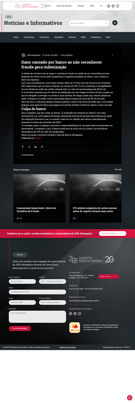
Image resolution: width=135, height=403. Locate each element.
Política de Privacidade (67, 347)
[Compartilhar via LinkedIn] (35, 146)
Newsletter (59, 37)
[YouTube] (117, 6)
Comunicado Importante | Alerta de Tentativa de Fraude (36, 209)
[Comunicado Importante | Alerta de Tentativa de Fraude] (39, 188)
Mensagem (12, 309)
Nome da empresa (45, 298)
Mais (108, 37)
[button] (64, 6)
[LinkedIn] (113, 6)
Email (11, 288)
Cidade (11, 298)
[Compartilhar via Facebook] (22, 146)
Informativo (44, 37)
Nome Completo (15, 277)
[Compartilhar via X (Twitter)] (29, 146)
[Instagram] (108, 6)
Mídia (83, 37)
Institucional (29, 37)
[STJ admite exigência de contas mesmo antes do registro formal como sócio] (96, 188)
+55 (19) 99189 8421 (92, 289)
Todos (15, 37)
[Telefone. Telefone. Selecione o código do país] (43, 281)
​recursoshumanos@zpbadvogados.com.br (84, 301)
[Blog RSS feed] (114, 23)
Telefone (42, 277)
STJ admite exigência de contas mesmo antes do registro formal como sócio (95, 209)
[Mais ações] (112, 55)
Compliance (96, 37)
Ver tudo (118, 169)
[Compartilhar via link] (42, 146)
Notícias (72, 37)
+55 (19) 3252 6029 (76, 289)
